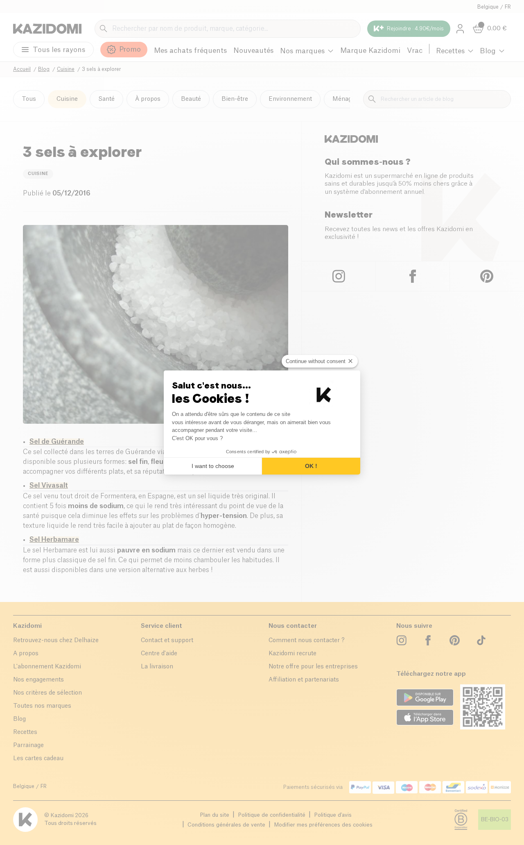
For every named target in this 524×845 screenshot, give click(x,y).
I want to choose (213, 466)
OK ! (311, 466)
